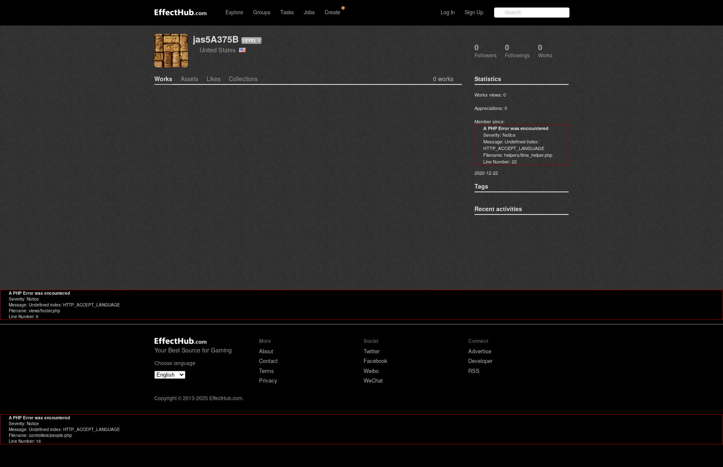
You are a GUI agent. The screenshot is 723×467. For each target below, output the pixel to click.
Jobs (309, 12)
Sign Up (474, 12)
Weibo (371, 371)
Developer (480, 361)
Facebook (375, 361)
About (266, 351)
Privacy (268, 380)
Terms (266, 371)
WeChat (373, 380)
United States (219, 49)
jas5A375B (216, 39)
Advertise (479, 351)
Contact (268, 361)
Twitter (371, 351)
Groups (261, 12)
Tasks (287, 12)
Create (332, 12)
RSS (473, 371)
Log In (448, 12)
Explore (234, 12)
